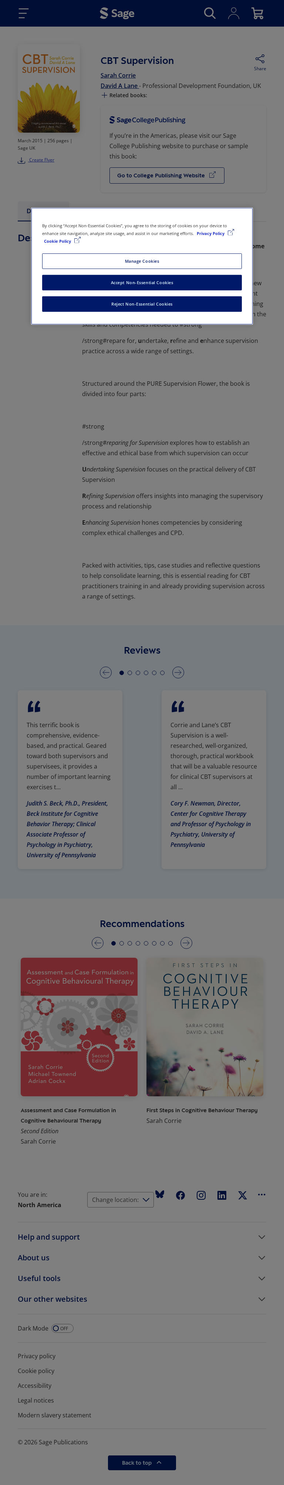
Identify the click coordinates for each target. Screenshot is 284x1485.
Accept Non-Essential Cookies (142, 282)
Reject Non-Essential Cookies (142, 304)
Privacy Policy (211, 233)
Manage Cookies (142, 261)
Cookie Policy (58, 241)
